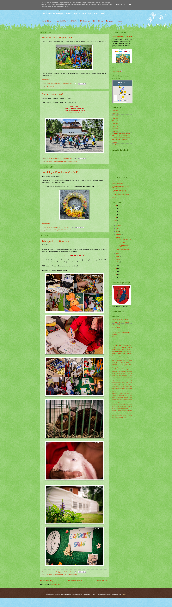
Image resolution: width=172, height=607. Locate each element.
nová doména (129, 404)
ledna (117, 262)
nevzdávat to (123, 404)
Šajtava (124, 351)
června (118, 237)
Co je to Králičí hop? (61, 21)
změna (120, 415)
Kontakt (119, 21)
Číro (122, 417)
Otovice (121, 393)
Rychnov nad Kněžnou (124, 353)
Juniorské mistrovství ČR (119, 366)
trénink (124, 347)
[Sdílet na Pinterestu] (85, 84)
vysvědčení (119, 373)
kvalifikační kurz (125, 401)
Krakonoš (118, 377)
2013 (115, 277)
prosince (118, 225)
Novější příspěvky (46, 580)
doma (131, 395)
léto (124, 379)
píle (113, 410)
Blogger (124, 594)
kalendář (121, 379)
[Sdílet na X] (82, 84)
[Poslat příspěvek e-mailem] (75, 83)
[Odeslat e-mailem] (79, 84)
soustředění (129, 371)
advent (117, 379)
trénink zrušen (122, 358)
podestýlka (120, 408)
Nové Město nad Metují (123, 391)
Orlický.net (115, 336)
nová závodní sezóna (117, 406)
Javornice (130, 375)
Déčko (113, 375)
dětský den (114, 397)
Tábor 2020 (115, 116)
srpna (117, 231)
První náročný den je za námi (57, 37)
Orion (131, 391)
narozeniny (115, 358)
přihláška (114, 371)
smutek (124, 371)
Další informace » (46, 79)
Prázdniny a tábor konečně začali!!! (61, 172)
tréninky (126, 412)
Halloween (124, 375)
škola (125, 417)
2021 (115, 214)
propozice (129, 357)
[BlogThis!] (80, 84)
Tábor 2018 (115, 121)
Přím (119, 362)
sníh (128, 410)
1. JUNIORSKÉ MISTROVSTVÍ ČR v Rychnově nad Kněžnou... (121, 138)
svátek (114, 373)
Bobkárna (118, 388)
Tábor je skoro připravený (55, 241)
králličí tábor (58, 86)
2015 (115, 271)
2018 (47, 86)
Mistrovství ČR (124, 377)
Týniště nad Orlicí (127, 393)
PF (127, 360)
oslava (113, 380)
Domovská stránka (75, 580)
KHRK (114, 377)
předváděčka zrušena (116, 382)
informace (123, 362)
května (118, 253)
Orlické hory (115, 393)
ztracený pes (125, 415)
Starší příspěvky (103, 580)
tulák (117, 414)
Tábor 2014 (115, 131)
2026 (115, 205)
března (118, 259)
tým (117, 362)
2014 (115, 274)
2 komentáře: (66, 227)
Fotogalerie (110, 21)
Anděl (121, 386)
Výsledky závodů (116, 181)
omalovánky (115, 408)
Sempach (119, 368)
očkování (118, 380)
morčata (114, 404)
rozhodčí (124, 410)
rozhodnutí (120, 410)
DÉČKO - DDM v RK (118, 330)
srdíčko (130, 410)
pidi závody (125, 380)
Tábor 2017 (115, 123)
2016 (115, 268)
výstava (120, 357)
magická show (118, 402)
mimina (130, 402)
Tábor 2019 (115, 118)
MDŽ (131, 390)
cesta (126, 395)
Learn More (120, 5)
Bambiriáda (127, 386)
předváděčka (115, 355)
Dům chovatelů (129, 388)
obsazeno (130, 379)
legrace (125, 357)
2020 (115, 217)
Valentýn (114, 395)
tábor (118, 349)
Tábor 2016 (115, 126)
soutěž (114, 362)
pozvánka (119, 360)
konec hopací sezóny (127, 399)
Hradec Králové (119, 390)
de (128, 395)
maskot (123, 402)
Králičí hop (52, 86)
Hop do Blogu (46, 21)
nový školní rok (128, 406)
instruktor (114, 399)
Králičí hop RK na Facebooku (120, 319)
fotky (118, 397)
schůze (130, 360)
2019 (115, 220)
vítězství (121, 364)
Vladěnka (130, 377)
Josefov (130, 364)
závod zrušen (121, 384)
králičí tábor (73, 161)
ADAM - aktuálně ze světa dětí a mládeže (121, 333)
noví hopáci (121, 370)
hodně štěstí (126, 397)
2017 (115, 265)
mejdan (126, 402)
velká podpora (129, 414)
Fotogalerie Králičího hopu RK (120, 322)
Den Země (123, 388)
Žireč (124, 360)
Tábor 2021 (115, 113)
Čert (120, 417)
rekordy (116, 410)
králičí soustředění (116, 401)
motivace (118, 404)
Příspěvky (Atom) (56, 584)
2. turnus (129, 358)
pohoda (130, 380)
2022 (115, 211)
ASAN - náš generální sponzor (120, 194)
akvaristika (119, 395)
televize (114, 412)
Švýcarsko (128, 384)
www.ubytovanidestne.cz (74, 113)
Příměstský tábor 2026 (87, 21)
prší (131, 408)
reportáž (120, 371)
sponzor (123, 382)
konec (121, 399)
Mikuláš (114, 391)
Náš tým (74, 21)
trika (122, 412)
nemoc (126, 379)
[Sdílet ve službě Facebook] (84, 84)
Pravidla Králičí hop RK (118, 183)
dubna (118, 256)
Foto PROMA (116, 327)
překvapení (129, 370)
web (113, 415)
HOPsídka (118, 375)
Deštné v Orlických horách (56, 161)
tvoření (127, 382)
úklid (118, 417)
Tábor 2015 (115, 128)
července (118, 234)
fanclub (114, 360)
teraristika (118, 412)
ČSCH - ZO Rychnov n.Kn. (119, 325)
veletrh (130, 382)
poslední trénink (126, 408)
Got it (129, 5)
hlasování (122, 397)
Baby (124, 386)
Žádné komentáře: (68, 83)
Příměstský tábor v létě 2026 (122, 36)
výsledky (114, 384)
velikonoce (123, 414)
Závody (100, 21)
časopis (125, 373)
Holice (113, 390)
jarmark (118, 399)
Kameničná (126, 390)
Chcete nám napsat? (52, 94)
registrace (115, 357)
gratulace (124, 368)
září (117, 228)
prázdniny (114, 364)
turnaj (119, 414)
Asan (130, 351)
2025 (115, 208)
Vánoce (114, 379)
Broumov (130, 373)
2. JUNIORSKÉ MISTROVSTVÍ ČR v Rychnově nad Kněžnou (121, 134)
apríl (123, 395)
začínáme (117, 415)
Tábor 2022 (115, 110)
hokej (131, 397)
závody (126, 345)
